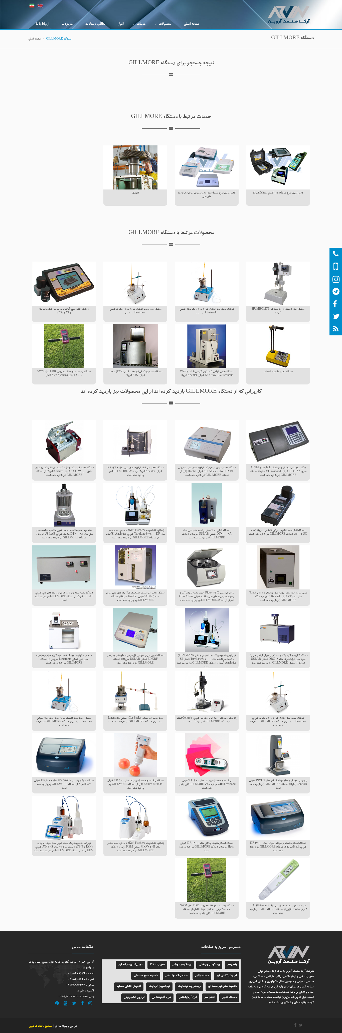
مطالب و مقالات (95, 24)
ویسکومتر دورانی (181, 964)
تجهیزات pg (157, 964)
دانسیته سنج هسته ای (146, 975)
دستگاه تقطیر (229, 997)
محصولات (164, 24)
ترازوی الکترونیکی (134, 997)
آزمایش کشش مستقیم (128, 986)
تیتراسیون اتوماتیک (159, 986)
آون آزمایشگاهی (188, 997)
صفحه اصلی (191, 24)
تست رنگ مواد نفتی (176, 975)
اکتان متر (209, 997)
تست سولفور (202, 975)
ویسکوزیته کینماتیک (189, 986)
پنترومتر (232, 964)
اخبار (121, 24)
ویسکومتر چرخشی (209, 964)
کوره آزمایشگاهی (161, 997)
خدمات (141, 24)
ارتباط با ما (42, 24)
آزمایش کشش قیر (226, 975)
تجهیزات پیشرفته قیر (130, 964)
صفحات (207, 947)
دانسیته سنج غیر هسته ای (222, 986)
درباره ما (67, 24)
